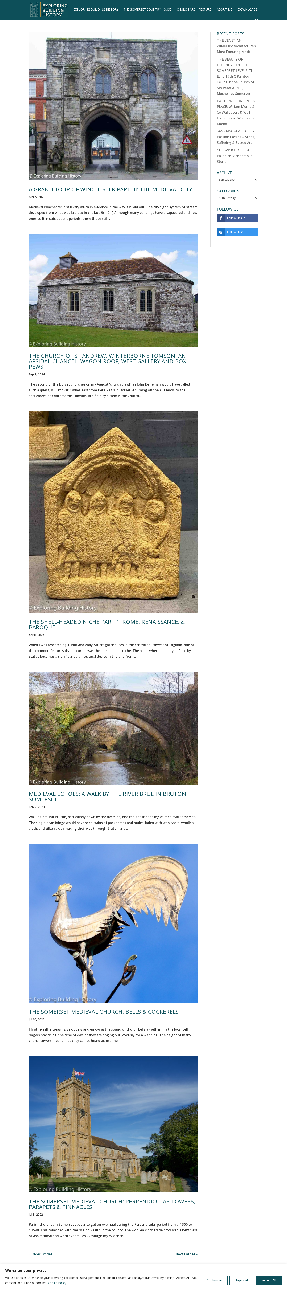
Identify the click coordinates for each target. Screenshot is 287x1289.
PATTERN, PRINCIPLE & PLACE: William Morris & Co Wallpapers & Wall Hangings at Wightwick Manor (236, 112)
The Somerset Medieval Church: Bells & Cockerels (104, 1011)
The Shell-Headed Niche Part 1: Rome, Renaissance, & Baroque (107, 624)
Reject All (242, 1280)
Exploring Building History (96, 9)
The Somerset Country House (147, 9)
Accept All (269, 1280)
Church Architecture (194, 9)
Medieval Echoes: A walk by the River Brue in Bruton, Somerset (108, 796)
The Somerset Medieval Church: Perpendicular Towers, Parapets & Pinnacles (112, 1204)
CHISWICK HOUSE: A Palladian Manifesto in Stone (235, 156)
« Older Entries (40, 1254)
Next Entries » (186, 1254)
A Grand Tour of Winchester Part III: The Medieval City (110, 189)
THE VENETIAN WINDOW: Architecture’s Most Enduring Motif (236, 46)
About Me (224, 9)
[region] (143, 1276)
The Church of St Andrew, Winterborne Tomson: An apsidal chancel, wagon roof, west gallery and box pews (107, 361)
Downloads (247, 9)
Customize (214, 1280)
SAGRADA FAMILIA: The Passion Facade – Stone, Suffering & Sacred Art (236, 137)
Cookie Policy (57, 1283)
